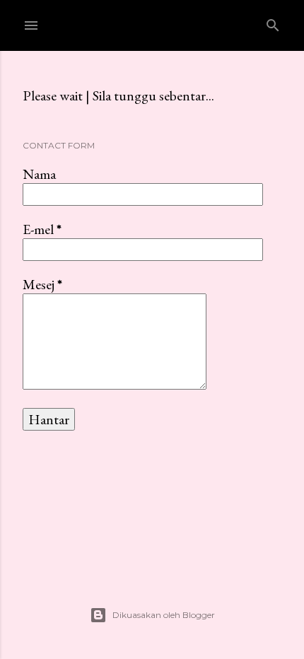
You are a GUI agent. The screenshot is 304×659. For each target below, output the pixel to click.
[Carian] (272, 22)
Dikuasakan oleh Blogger (163, 615)
